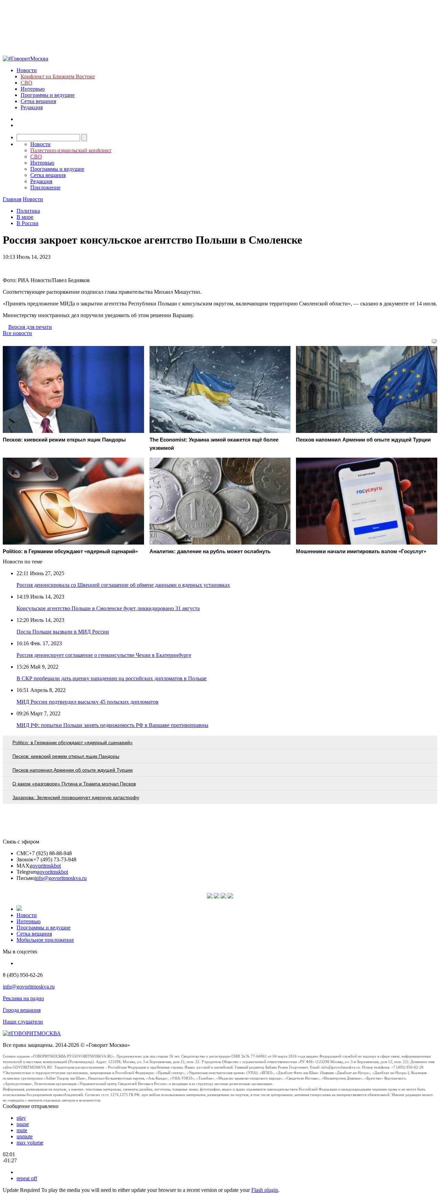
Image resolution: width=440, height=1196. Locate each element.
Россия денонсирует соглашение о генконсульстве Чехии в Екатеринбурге (103, 655)
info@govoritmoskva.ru (61, 878)
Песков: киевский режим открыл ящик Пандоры (65, 756)
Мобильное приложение (45, 940)
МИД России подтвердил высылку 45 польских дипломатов (87, 702)
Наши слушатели (23, 1022)
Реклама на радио (23, 998)
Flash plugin (264, 1190)
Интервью (33, 89)
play (21, 1118)
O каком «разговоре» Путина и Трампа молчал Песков (74, 783)
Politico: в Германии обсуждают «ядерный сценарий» (72, 742)
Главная (12, 199)
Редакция (32, 107)
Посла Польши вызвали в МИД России (62, 632)
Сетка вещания (38, 101)
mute (21, 1130)
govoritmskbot (45, 866)
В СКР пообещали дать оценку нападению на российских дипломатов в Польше (111, 678)
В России (27, 223)
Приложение (45, 187)
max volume (29, 1142)
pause (22, 1124)
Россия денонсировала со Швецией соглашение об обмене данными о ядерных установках (123, 585)
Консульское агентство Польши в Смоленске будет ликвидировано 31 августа (108, 608)
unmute (24, 1136)
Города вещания (22, 1010)
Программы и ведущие (48, 95)
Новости (26, 70)
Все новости (17, 333)
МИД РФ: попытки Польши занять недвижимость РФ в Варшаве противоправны (112, 725)
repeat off (26, 1178)
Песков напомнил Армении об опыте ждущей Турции (72, 770)
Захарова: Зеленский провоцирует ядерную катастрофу (75, 797)
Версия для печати (30, 327)
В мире (24, 217)
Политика (28, 211)
